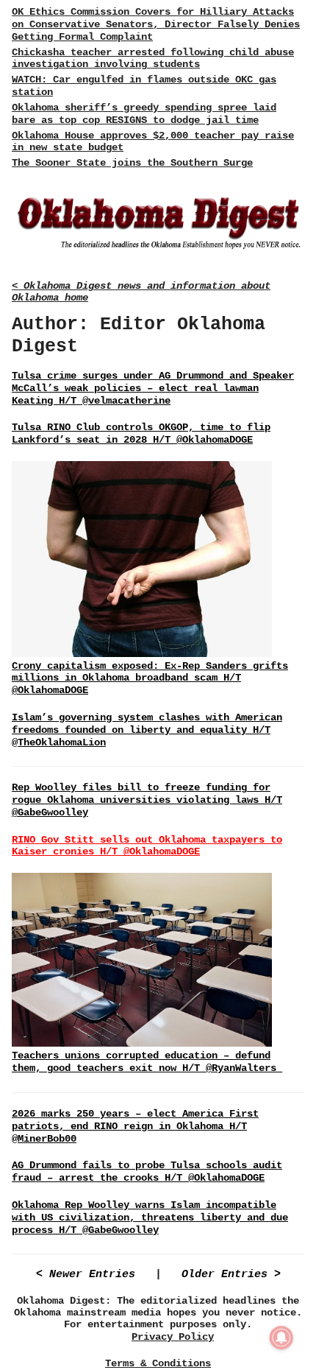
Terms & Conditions (158, 1363)
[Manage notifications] (281, 1337)
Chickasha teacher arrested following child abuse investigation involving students (153, 58)
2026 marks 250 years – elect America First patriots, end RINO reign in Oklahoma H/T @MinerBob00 (135, 1126)
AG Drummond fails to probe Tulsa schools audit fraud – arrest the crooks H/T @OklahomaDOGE (147, 1171)
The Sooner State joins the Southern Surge (132, 163)
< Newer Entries (85, 1274)
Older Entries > (231, 1274)
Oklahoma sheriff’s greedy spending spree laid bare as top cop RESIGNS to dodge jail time (144, 114)
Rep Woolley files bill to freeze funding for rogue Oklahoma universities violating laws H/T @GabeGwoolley (147, 799)
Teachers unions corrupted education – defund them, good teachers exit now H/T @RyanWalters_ (147, 1062)
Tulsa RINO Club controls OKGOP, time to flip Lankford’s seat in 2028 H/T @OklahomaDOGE (141, 433)
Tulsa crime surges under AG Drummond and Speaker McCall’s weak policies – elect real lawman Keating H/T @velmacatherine (153, 388)
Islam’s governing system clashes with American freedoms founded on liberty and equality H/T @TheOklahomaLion (147, 730)
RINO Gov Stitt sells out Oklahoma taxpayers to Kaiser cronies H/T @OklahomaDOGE (147, 846)
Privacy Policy (173, 1337)
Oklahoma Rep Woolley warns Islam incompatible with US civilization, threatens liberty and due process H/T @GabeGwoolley (150, 1217)
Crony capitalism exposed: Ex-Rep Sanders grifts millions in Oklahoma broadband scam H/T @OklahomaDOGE (150, 678)
